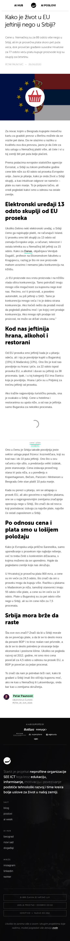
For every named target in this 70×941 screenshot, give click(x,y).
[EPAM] (35, 739)
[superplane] (36, 735)
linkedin (8, 871)
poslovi (8, 813)
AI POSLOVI (48, 5)
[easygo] (41, 729)
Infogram (35, 445)
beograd (9, 836)
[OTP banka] (50, 735)
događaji (9, 848)
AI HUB (18, 5)
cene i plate (35, 442)
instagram (9, 865)
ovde (55, 928)
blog (6, 808)
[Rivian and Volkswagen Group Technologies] (20, 734)
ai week (8, 819)
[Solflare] (29, 729)
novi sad (9, 842)
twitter (7, 876)
